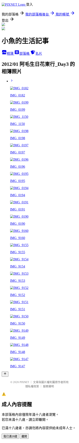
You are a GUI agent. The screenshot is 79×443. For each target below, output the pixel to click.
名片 (38, 53)
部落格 (24, 53)
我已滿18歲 (10, 436)
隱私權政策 (32, 386)
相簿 (10, 53)
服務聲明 (48, 386)
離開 (24, 436)
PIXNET (24, 382)
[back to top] (5, 374)
